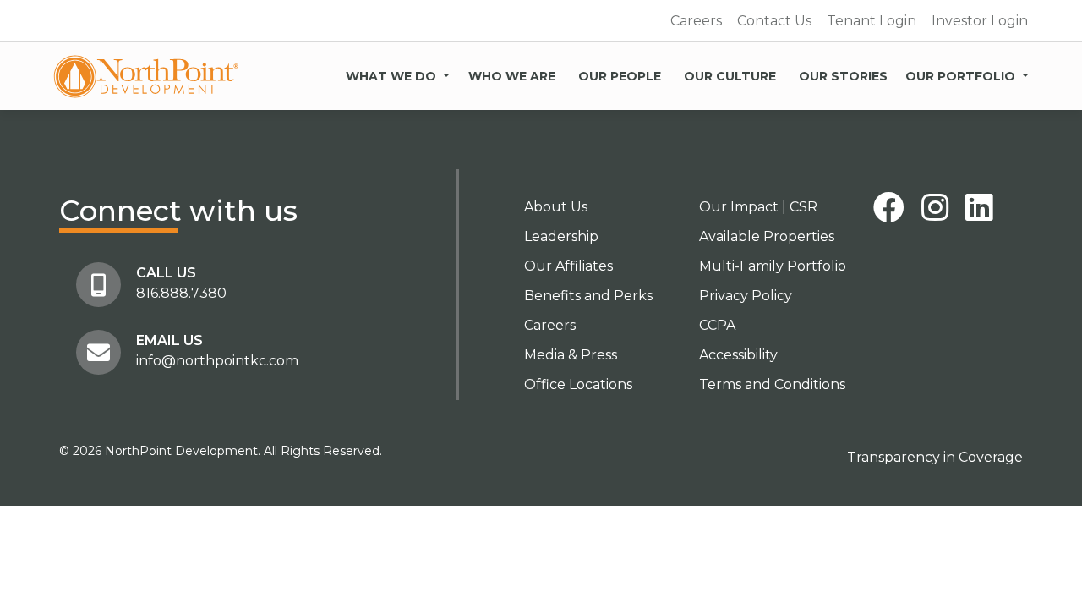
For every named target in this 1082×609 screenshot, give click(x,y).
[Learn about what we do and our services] (446, 72)
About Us (555, 207)
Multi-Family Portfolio (772, 266)
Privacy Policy (745, 296)
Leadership (561, 236)
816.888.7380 (181, 293)
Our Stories (843, 76)
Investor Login (980, 21)
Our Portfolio (960, 76)
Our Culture (730, 76)
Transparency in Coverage (935, 457)
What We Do (391, 76)
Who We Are (511, 76)
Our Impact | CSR (758, 207)
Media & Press (570, 355)
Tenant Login (871, 21)
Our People (619, 76)
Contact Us (774, 21)
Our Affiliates (568, 266)
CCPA (717, 325)
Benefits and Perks (588, 296)
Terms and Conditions (772, 384)
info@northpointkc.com (217, 361)
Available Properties (766, 236)
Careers (696, 21)
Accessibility (738, 355)
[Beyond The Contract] (146, 76)
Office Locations (578, 384)
